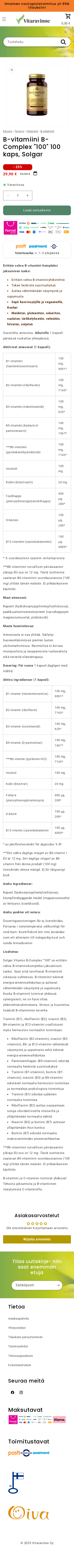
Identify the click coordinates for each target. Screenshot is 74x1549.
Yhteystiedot (17, 1327)
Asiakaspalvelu (18, 1318)
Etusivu (7, 131)
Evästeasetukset (19, 1365)
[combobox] (37, 41)
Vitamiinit (32, 131)
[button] (68, 16)
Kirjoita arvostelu (37, 1239)
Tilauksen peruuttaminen (25, 1337)
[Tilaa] (57, 1285)
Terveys (19, 131)
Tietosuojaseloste (20, 1355)
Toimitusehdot (18, 1346)
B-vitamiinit (47, 131)
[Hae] (63, 42)
